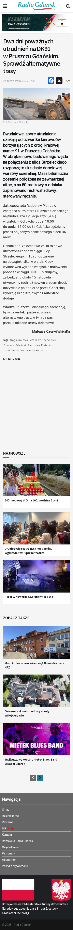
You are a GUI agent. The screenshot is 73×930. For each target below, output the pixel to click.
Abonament (9, 859)
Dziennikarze (10, 816)
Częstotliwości (11, 847)
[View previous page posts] (33, 778)
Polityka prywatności (15, 866)
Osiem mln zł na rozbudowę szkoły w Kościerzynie (27, 713)
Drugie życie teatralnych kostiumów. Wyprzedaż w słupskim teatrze (28, 551)
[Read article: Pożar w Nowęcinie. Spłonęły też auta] (36, 578)
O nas (5, 809)
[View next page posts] (40, 778)
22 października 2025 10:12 (19, 80)
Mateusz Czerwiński (43, 340)
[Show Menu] (5, 6)
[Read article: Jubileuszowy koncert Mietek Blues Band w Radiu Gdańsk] (36, 741)
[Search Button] (68, 6)
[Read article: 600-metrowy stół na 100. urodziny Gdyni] (36, 482)
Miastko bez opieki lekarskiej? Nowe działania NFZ (34, 665)
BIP (4, 828)
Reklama (7, 822)
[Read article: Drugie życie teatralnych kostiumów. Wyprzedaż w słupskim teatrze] (36, 530)
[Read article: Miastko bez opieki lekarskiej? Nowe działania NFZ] (36, 645)
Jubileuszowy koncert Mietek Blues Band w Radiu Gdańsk (31, 762)
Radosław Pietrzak (40, 345)
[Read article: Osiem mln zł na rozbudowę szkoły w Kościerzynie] (36, 693)
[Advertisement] (36, 405)
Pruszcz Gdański (15, 345)
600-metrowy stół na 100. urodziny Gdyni (31, 500)
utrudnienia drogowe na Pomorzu (25, 350)
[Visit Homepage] (36, 6)
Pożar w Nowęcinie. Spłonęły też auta (29, 597)
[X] (59, 81)
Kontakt (7, 834)
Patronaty (8, 853)
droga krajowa (19, 340)
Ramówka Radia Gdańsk (17, 841)
